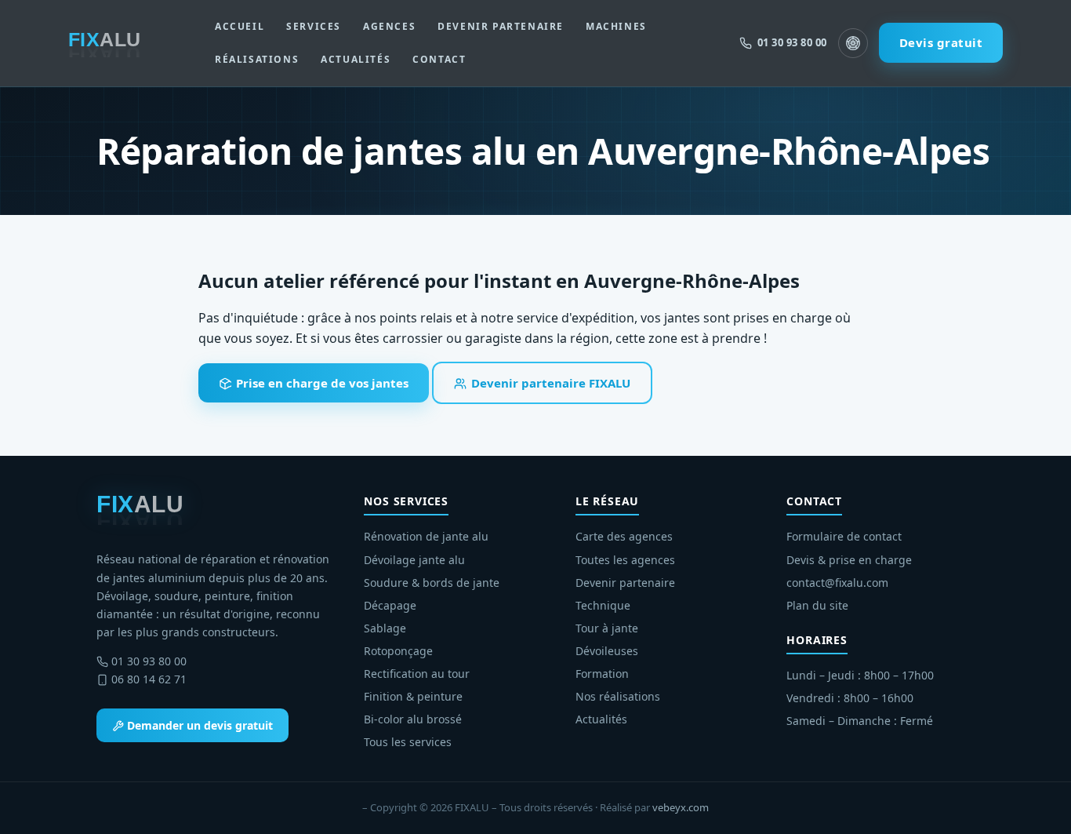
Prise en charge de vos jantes (320, 383)
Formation (602, 673)
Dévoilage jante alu (414, 559)
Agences (389, 26)
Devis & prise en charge (849, 559)
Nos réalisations (617, 696)
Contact (439, 59)
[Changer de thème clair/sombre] (853, 43)
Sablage (385, 628)
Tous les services (408, 741)
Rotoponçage (398, 650)
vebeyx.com (680, 807)
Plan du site (817, 605)
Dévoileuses (606, 650)
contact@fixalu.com (837, 582)
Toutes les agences (625, 559)
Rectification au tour (417, 673)
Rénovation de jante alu (426, 536)
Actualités (355, 59)
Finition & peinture (413, 696)
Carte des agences (624, 536)
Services (313, 26)
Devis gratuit (941, 42)
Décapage (390, 605)
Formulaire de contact (844, 536)
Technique (602, 605)
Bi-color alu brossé (413, 719)
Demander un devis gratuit (198, 725)
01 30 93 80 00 (149, 661)
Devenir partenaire (500, 26)
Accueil (239, 26)
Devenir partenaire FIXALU (549, 383)
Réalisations (257, 59)
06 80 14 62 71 (149, 679)
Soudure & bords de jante (431, 582)
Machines (616, 26)
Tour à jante (606, 628)
